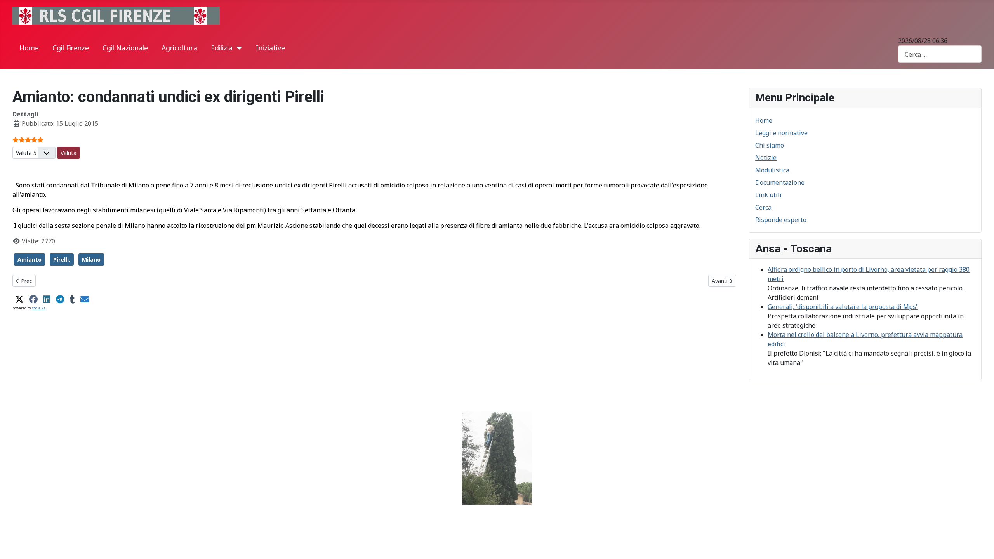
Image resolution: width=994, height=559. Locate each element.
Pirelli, (61, 259)
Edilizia (222, 47)
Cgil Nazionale (125, 47)
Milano (91, 259)
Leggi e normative (781, 132)
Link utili (768, 195)
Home (29, 47)
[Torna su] (980, 544)
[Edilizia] (237, 48)
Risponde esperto (780, 219)
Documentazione (780, 182)
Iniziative (270, 47)
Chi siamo (769, 145)
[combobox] (940, 54)
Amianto (29, 259)
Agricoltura (179, 47)
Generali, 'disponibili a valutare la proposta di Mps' (843, 306)
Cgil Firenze (70, 47)
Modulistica (772, 170)
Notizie (766, 157)
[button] (19, 299)
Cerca (763, 207)
